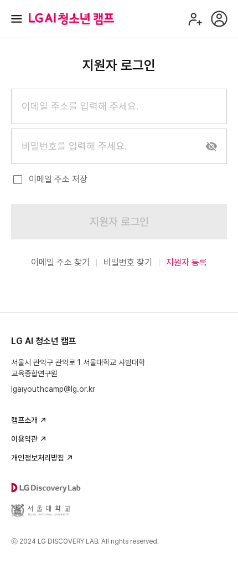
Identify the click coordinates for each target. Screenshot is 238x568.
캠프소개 (24, 420)
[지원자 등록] (195, 19)
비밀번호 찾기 (128, 262)
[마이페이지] (219, 19)
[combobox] (119, 106)
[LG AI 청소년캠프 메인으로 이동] (71, 19)
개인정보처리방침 (37, 457)
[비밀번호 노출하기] (211, 146)
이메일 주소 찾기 (60, 262)
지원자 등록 (186, 262)
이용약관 (24, 438)
